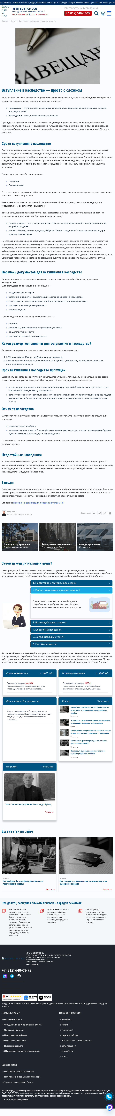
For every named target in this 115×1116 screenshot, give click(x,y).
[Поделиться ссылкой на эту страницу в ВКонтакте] (94, 513)
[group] (29, 872)
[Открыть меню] (109, 13)
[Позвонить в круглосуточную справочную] (109, 1096)
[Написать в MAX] (5, 984)
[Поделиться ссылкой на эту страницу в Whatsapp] (105, 513)
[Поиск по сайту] (96, 13)
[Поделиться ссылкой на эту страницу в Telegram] (99, 513)
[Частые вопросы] (19, 984)
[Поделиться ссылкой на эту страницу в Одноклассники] (110, 513)
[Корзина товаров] (102, 13)
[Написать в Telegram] (12, 984)
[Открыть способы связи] (109, 1107)
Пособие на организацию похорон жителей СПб (38, 503)
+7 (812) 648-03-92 (16, 978)
